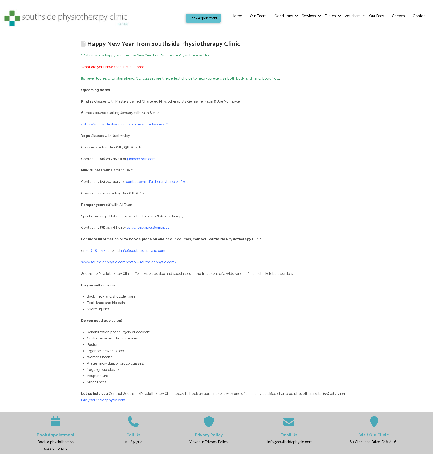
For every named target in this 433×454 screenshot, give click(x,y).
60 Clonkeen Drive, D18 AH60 (374, 442)
